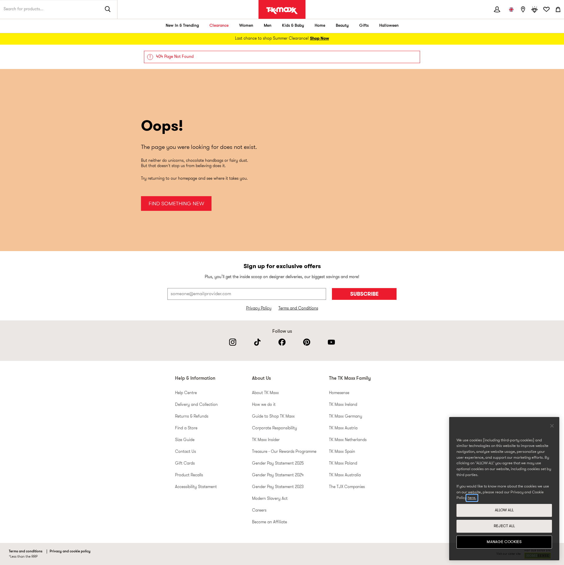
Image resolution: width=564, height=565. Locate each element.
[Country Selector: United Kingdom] (511, 9)
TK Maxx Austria (343, 428)
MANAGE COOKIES (504, 542)
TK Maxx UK (282, 10)
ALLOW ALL (504, 510)
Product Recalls (189, 475)
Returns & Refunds (191, 416)
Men (267, 25)
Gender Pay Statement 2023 (278, 487)
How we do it (264, 405)
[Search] (107, 9)
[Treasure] (534, 9)
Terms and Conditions (298, 308)
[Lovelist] (546, 9)
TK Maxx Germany (345, 416)
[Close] (551, 425)
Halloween (389, 25)
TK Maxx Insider (266, 440)
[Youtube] (331, 342)
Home (320, 25)
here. (472, 498)
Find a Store (186, 428)
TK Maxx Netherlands (348, 440)
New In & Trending (182, 25)
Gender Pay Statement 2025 (278, 463)
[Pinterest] (306, 342)
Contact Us (185, 452)
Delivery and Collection (196, 405)
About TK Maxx (265, 393)
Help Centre (186, 393)
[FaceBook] (282, 342)
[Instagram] (232, 342)
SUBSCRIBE (364, 294)
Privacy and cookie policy (70, 551)
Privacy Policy (258, 308)
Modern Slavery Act (270, 499)
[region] (504, 488)
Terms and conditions (25, 551)
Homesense (339, 393)
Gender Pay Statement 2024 (278, 475)
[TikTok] (257, 342)
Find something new (176, 204)
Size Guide (184, 440)
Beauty (342, 25)
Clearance (219, 25)
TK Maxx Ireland (343, 405)
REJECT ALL (504, 526)
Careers (259, 510)
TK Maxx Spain (342, 452)
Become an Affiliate (269, 522)
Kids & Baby (293, 25)
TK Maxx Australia (345, 475)
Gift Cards (185, 463)
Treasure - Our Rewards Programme (284, 452)
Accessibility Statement (196, 487)
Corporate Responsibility (274, 428)
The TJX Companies (347, 487)
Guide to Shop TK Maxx (273, 416)
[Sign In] (497, 9)
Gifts (364, 25)
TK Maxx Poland (343, 463)
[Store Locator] (523, 9)
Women (246, 25)
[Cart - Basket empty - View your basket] (558, 9)
